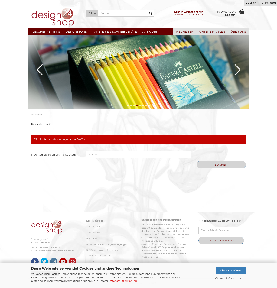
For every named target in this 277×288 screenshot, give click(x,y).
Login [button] (252, 2)
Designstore (76, 31)
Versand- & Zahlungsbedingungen (108, 244)
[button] (128, 105)
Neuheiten (185, 31)
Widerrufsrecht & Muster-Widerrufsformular (103, 253)
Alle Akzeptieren (231, 270)
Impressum (95, 226)
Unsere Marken (212, 31)
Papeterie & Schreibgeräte (114, 31)
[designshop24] (56, 17)
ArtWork (150, 31)
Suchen (221, 164)
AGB (91, 261)
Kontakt (93, 238)
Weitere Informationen (230, 278)
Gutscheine (95, 232)
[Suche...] (150, 13)
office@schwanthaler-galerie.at (56, 250)
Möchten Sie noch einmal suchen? (53, 154)
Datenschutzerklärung (123, 280)
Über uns (238, 31)
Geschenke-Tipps (46, 31)
